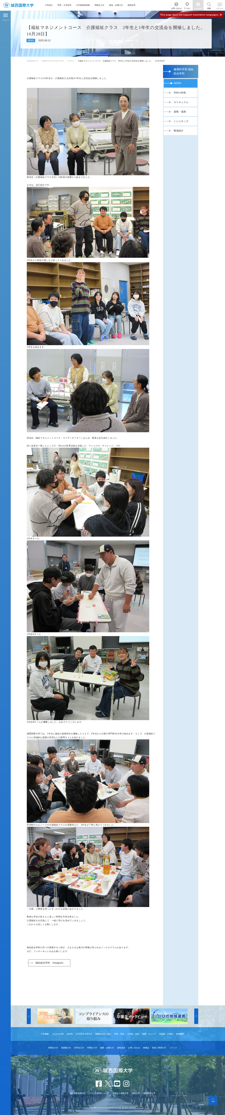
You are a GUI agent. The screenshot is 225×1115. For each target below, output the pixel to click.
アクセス (187, 8)
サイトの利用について (99, 1093)
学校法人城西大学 (120, 1093)
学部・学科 (119, 1034)
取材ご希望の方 (159, 1048)
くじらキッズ (181, 121)
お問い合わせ (176, 8)
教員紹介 (179, 130)
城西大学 (136, 1093)
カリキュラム (181, 102)
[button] (29, 1016)
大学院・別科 (133, 1034)
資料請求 (131, 5)
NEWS (71, 61)
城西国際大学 (32, 61)
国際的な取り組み (103, 1034)
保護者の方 (66, 1048)
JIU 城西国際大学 (18, 5)
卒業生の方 (92, 1048)
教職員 (146, 1048)
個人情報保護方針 (78, 1093)
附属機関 (180, 1034)
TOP (213, 1101)
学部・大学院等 (64, 5)
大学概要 (45, 1034)
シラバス (173, 1048)
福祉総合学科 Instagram (49, 962)
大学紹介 (49, 5)
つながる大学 (58, 1034)
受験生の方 (99, 5)
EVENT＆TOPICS (84, 1034)
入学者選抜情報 (83, 5)
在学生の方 (79, 1048)
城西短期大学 (149, 1093)
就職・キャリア (149, 1034)
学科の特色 (180, 92)
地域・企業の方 (116, 5)
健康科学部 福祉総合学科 (53, 61)
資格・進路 (180, 111)
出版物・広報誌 (166, 1034)
